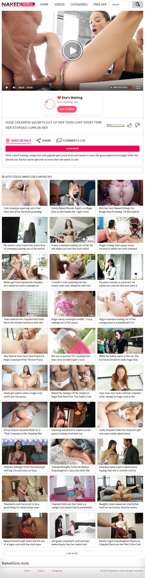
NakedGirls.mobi (19, 4)
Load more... (72, 553)
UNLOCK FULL (120, 87)
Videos (41, 570)
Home (27, 570)
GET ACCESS (67, 109)
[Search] (137, 4)
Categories (57, 570)
